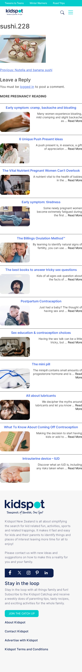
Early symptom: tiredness (41, 202)
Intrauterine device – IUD (41, 458)
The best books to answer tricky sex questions (41, 270)
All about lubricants (41, 396)
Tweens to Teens (14, 3)
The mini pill (41, 364)
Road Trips (59, 3)
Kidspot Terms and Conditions (26, 649)
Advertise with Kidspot (21, 640)
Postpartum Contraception (41, 301)
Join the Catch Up (22, 613)
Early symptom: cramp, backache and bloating (41, 108)
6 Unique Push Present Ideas (41, 139)
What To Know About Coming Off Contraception (41, 427)
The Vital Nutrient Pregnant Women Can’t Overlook (41, 170)
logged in (27, 87)
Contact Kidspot (16, 631)
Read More (75, 120)
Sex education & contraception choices (41, 333)
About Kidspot (15, 622)
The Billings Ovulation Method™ (41, 238)
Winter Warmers (38, 3)
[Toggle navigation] (70, 12)
